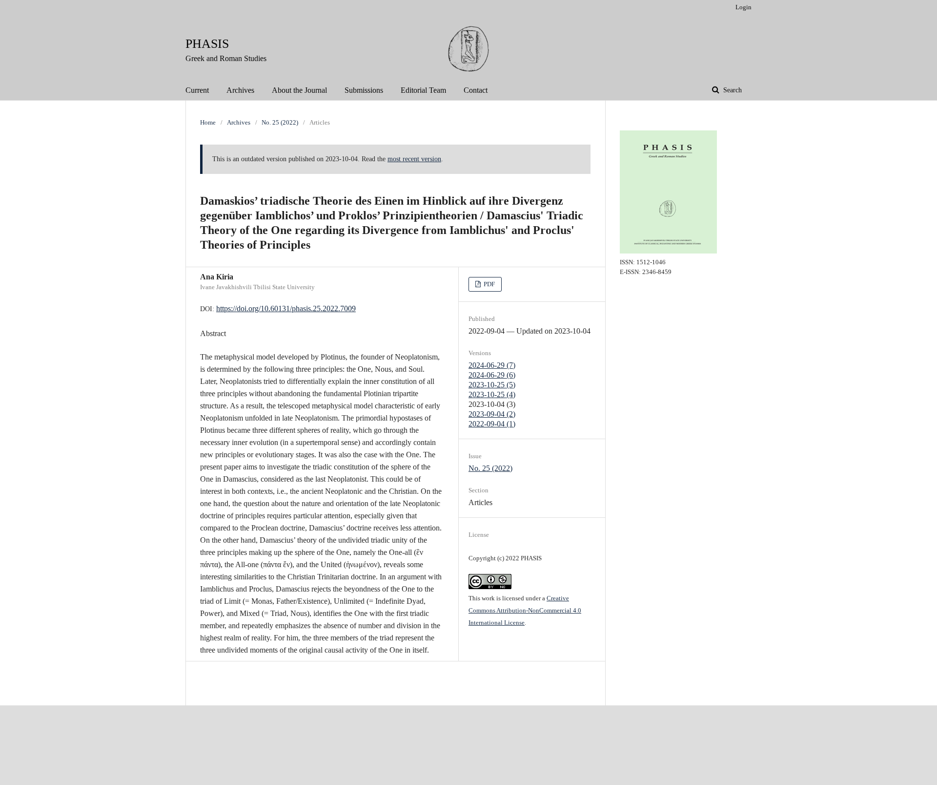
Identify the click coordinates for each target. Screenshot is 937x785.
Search (731, 90)
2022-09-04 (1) (491, 424)
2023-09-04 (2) (491, 414)
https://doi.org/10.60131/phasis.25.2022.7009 (286, 308)
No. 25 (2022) (280, 122)
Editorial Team (423, 90)
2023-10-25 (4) (491, 394)
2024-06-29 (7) (491, 365)
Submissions (364, 90)
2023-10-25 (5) (491, 385)
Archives (240, 90)
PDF (488, 284)
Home (208, 122)
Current (197, 90)
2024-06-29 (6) (491, 375)
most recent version (414, 159)
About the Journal (299, 90)
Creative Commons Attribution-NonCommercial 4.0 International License (524, 610)
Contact (476, 90)
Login (743, 7)
